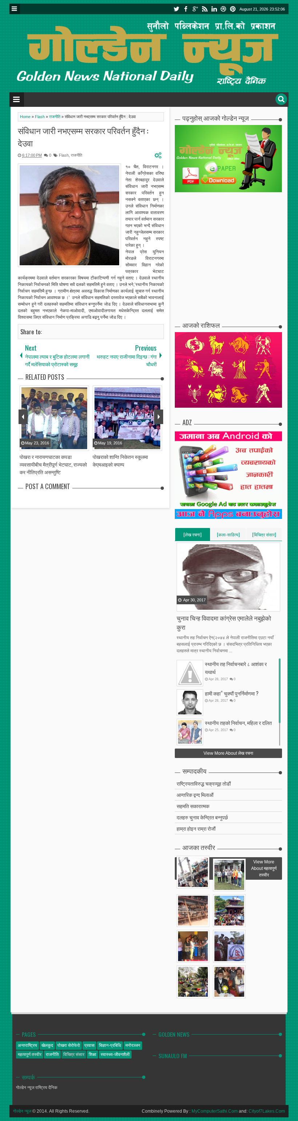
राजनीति (76, 155)
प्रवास (89, 1045)
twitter (176, 9)
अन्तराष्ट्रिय (27, 1045)
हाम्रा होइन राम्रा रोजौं (196, 828)
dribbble (223, 9)
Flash (64, 155)
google (195, 9)
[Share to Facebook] (182, 605)
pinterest (233, 9)
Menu (14, 9)
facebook (185, 9)
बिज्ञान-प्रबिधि (110, 1045)
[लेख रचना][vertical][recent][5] (193, 536)
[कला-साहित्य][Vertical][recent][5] (228, 536)
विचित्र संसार (73, 1054)
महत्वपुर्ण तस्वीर (29, 1054)
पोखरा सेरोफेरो (68, 1045)
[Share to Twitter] (192, 605)
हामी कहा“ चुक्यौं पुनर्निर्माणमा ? (231, 693)
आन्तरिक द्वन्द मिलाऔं (195, 794)
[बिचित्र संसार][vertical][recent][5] (264, 536)
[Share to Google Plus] (201, 605)
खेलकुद (47, 1045)
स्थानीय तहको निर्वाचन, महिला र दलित (238, 722)
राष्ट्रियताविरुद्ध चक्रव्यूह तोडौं (204, 783)
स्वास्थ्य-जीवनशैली (115, 1054)
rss (204, 9)
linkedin (214, 9)
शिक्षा (92, 1054)
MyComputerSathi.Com (215, 1111)
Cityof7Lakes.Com (267, 1111)
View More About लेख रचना (228, 753)
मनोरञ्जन (132, 1045)
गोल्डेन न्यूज (22, 1111)
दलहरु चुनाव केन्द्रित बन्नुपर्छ (202, 817)
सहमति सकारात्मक (193, 806)
